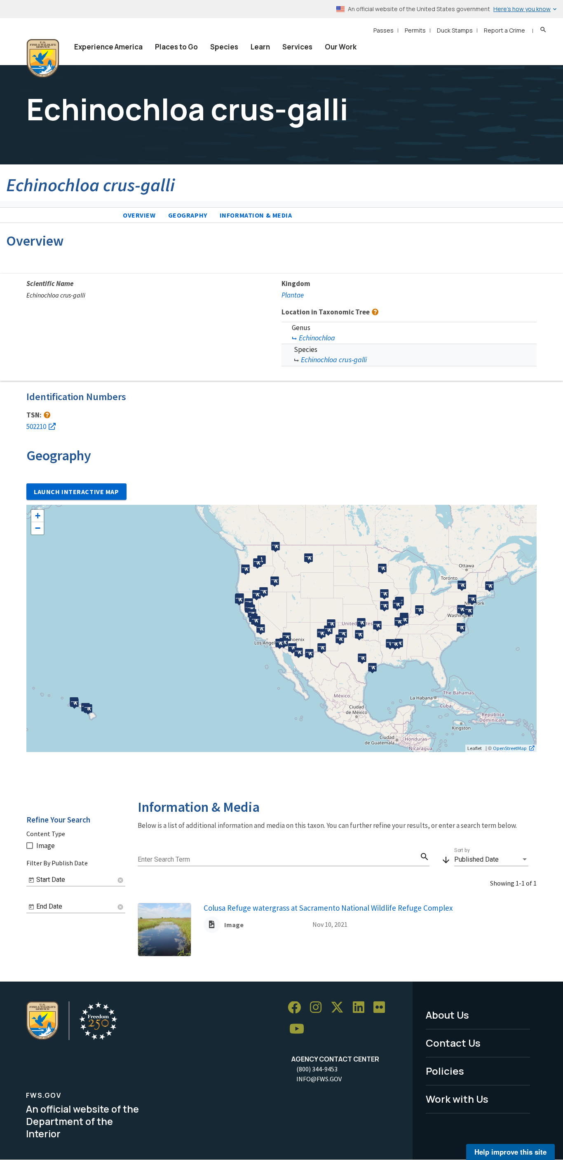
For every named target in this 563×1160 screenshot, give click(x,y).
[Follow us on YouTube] (299, 1029)
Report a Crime (504, 30)
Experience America (108, 47)
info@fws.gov (319, 1079)
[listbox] (491, 859)
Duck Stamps (455, 30)
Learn (260, 47)
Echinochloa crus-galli (334, 359)
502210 (36, 426)
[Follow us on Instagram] (318, 1007)
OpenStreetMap (510, 748)
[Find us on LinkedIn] (361, 1007)
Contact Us (453, 1043)
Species (224, 47)
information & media (256, 215)
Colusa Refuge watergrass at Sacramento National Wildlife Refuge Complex (328, 908)
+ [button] (37, 516)
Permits (415, 30)
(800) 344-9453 (317, 1069)
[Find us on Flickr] (382, 1007)
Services (297, 47)
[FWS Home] (42, 58)
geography (187, 215)
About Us (447, 1015)
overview (139, 215)
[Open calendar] (31, 880)
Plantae (293, 295)
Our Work (341, 47)
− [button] (37, 528)
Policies (445, 1071)
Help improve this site (510, 1152)
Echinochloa (317, 337)
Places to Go (176, 47)
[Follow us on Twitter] (340, 1007)
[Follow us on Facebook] (297, 1007)
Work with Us (457, 1099)
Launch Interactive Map (76, 491)
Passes (383, 30)
